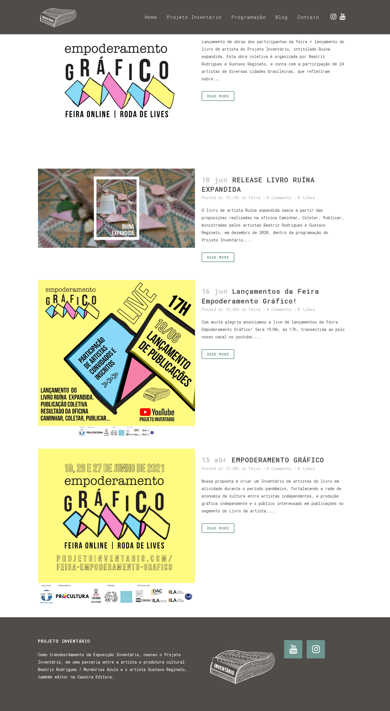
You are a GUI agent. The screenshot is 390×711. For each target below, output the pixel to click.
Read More (218, 96)
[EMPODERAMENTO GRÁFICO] (116, 527)
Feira (254, 197)
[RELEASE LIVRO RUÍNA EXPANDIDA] (116, 208)
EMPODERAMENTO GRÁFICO (278, 459)
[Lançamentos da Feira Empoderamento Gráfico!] (116, 358)
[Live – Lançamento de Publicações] (116, 78)
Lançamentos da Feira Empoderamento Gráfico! (260, 296)
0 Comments (279, 197)
